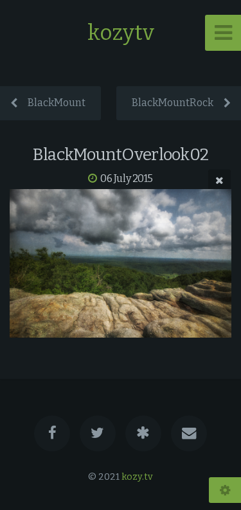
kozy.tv (137, 476)
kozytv (120, 32)
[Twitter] (98, 433)
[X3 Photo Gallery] (143, 433)
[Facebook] (52, 433)
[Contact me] (189, 433)
